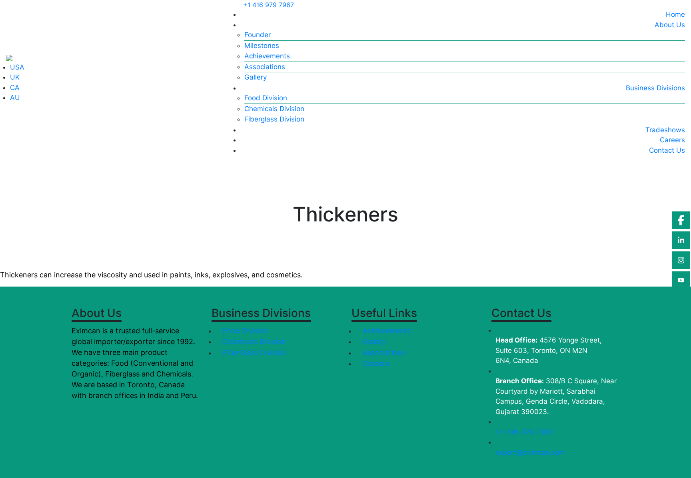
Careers (672, 140)
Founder (257, 35)
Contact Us (667, 150)
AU (15, 98)
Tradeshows (665, 130)
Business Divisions (655, 88)
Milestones (261, 46)
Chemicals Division (274, 109)
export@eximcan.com (530, 452)
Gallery (255, 77)
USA (17, 67)
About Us (670, 25)
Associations (264, 67)
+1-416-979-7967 (524, 432)
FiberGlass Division (253, 353)
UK (15, 77)
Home (675, 14)
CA (15, 88)
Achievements (267, 56)
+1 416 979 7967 (268, 5)
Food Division (265, 98)
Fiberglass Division (274, 119)
